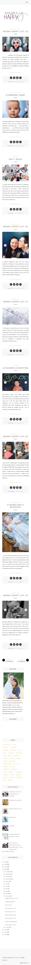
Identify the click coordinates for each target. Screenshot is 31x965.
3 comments (10, 81)
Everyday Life (15, 29)
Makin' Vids (12, 766)
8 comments (10, 213)
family (4, 752)
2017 (5, 866)
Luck (18, 763)
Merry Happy (6, 769)
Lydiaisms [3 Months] (15, 368)
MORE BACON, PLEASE (15, 800)
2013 (5, 934)
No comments (10, 145)
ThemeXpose (16, 957)
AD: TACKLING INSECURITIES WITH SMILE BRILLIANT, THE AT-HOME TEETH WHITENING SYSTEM (13, 847)
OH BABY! (12, 826)
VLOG (4, 780)
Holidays (12, 758)
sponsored (18, 774)
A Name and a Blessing (15, 506)
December (8, 871)
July (6, 883)
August (7, 881)
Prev (5, 44)
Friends (9, 755)
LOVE (14, 763)
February (7, 896)
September (8, 879)
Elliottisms (5, 750)
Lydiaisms (15, 365)
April (6, 891)
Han (22, 81)
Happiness (16, 156)
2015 (5, 929)
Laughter (18, 758)
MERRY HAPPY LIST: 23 (15, 31)
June (6, 886)
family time (11, 752)
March (7, 893)
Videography (19, 777)
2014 (5, 932)
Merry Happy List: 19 (15, 595)
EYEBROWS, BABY (15, 95)
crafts (14, 744)
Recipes (12, 774)
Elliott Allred (13, 747)
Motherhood (14, 769)
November (8, 874)
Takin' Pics (5, 777)
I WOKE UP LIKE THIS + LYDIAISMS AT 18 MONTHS (15, 794)
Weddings (10, 780)
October (7, 876)
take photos (14, 705)
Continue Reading (15, 72)
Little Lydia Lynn (6, 763)
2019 (5, 862)
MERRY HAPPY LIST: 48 (15, 808)
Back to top (24, 963)
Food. (4, 755)
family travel (19, 752)
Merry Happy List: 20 (15, 436)
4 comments (11, 648)
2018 (5, 864)
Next (26, 44)
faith (20, 750)
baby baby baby (15, 92)
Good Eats (16, 755)
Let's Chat (5, 761)
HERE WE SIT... (13, 817)
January (7, 927)
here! (14, 713)
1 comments (10, 423)
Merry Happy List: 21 (15, 302)
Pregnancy (5, 774)
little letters (12, 761)
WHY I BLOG (15, 159)
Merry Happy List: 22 (15, 226)
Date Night (5, 747)
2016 (5, 869)
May (6, 888)
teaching (12, 777)
